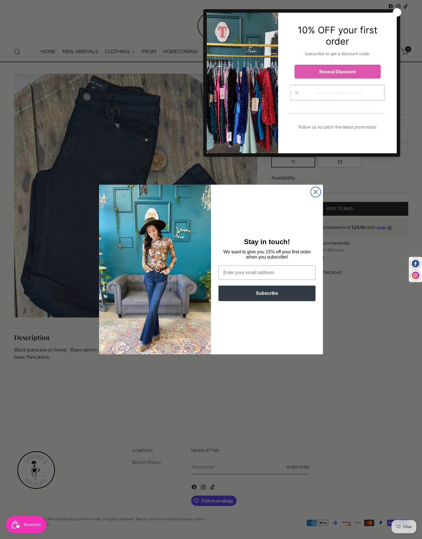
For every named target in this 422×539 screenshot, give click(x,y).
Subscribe (267, 293)
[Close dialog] (316, 192)
